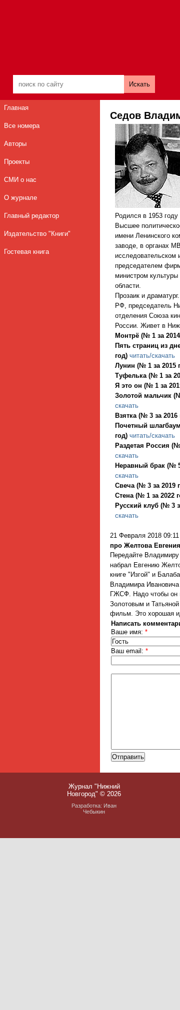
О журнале (20, 197)
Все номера (22, 125)
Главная (16, 107)
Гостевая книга (26, 251)
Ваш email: (129, 651)
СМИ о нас (20, 179)
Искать (139, 84)
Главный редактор (31, 215)
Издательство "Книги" (37, 233)
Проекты (17, 161)
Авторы (15, 143)
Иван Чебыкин (99, 809)
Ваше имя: (129, 632)
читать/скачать (152, 355)
